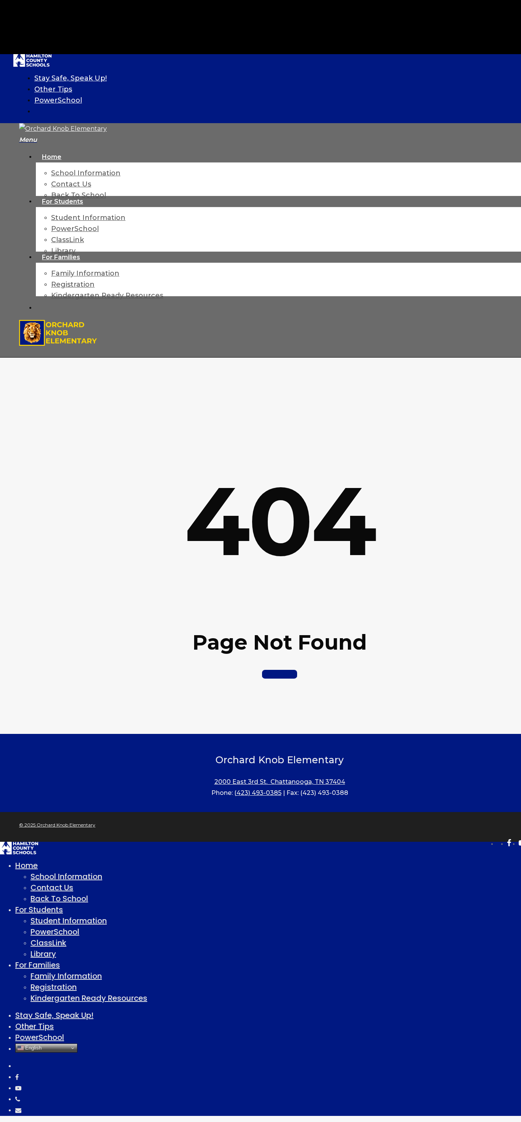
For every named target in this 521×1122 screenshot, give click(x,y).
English (33, 1048)
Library (43, 954)
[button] (28, 139)
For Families (37, 965)
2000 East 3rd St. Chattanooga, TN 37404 (279, 781)
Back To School (59, 898)
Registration (54, 987)
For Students (39, 909)
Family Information (66, 976)
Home (26, 865)
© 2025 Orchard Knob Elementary (57, 825)
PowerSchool (55, 931)
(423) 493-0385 (257, 792)
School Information (66, 876)
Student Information (69, 920)
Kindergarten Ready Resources (89, 998)
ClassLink (48, 942)
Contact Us (52, 887)
